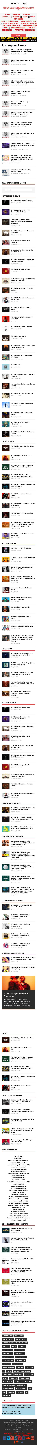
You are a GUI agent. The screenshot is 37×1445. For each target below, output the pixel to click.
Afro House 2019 (8, 1339)
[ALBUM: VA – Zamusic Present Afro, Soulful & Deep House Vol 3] (5, 811)
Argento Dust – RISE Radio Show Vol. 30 (22, 1303)
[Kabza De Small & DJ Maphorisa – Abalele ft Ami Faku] (5, 571)
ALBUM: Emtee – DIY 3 (18, 336)
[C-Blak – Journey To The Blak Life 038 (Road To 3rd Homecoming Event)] (5, 1132)
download (29, 1367)
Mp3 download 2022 (18, 1177)
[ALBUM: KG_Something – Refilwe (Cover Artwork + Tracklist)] (5, 676)
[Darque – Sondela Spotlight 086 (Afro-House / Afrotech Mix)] (5, 1104)
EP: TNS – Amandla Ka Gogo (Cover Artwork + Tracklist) (23, 663)
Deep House (6, 1364)
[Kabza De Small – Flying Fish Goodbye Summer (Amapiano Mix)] (5, 1113)
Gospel (16, 1371)
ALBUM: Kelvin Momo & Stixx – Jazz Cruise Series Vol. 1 (23, 346)
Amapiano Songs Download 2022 (18, 1165)
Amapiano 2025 (7, 1353)
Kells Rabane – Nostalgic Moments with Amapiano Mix (23, 1322)
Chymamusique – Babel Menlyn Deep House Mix (21, 1140)
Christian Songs (8, 1360)
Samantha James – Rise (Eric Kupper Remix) (21, 170)
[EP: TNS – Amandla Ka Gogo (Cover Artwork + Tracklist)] (5, 667)
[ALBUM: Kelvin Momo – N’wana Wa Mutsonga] (5, 235)
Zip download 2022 (18, 1180)
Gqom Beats (18, 1374)
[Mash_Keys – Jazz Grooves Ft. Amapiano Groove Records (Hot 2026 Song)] (5, 223)
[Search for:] (18, 190)
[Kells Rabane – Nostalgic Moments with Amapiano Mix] (5, 1325)
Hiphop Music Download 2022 (18, 1199)
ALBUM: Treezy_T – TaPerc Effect (22, 513)
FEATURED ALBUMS (9, 703)
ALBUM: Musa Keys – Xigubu (20, 269)
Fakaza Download (18, 1192)
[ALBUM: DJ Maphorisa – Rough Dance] (5, 311)
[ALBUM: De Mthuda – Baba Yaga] (5, 407)
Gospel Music (25, 1371)
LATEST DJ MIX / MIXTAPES (12, 1095)
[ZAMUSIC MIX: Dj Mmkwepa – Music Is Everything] (5, 971)
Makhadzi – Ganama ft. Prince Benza (21, 589)
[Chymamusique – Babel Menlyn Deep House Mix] (5, 1144)
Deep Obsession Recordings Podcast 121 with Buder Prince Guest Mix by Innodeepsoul (21, 1249)
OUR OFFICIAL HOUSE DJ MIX (12, 837)
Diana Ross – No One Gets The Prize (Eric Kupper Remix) (21, 113)
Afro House (19, 1336)
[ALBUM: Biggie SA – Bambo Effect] (5, 450)
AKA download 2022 (18, 1175)
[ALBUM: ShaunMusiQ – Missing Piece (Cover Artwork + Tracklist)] (5, 686)
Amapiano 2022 (7, 1350)
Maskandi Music (8, 1389)
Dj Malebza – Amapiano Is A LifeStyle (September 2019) (20, 934)
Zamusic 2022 (18, 1156)
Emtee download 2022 (18, 1186)
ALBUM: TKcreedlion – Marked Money (21, 495)
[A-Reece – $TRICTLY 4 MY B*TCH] (5, 630)
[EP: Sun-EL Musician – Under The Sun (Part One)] (5, 254)
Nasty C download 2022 (18, 1171)
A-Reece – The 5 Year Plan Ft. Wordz (21, 617)
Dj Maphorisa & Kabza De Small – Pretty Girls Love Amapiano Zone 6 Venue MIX (23, 578)
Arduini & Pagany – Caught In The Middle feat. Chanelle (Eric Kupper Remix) (23, 145)
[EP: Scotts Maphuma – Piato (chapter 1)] (5, 244)
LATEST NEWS (7, 649)
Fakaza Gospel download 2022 (18, 1205)
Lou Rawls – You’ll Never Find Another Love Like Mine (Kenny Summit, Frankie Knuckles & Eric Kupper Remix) (22, 158)
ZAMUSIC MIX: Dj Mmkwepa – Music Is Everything (23, 968)
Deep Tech (20, 1367)
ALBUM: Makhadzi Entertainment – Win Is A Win (23, 298)
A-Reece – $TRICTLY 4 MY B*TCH (22, 626)
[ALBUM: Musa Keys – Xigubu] (5, 273)
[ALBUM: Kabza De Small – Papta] (5, 204)
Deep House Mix (17, 1364)
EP (3, 1371)
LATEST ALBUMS (8, 442)
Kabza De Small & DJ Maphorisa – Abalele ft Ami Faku (22, 568)
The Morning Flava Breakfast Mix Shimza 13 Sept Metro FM (22, 1239)
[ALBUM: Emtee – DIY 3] (5, 340)
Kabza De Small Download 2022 (18, 1160)
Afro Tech (6, 1346)
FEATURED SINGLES (9, 543)
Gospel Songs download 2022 (18, 1203)
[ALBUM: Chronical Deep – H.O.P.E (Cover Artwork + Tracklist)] (5, 657)
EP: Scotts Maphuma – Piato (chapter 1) (20, 241)
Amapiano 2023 (19, 1350)
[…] (10, 1027)
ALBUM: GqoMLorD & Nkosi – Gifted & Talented (23, 504)
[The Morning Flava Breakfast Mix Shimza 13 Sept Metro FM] (5, 1242)
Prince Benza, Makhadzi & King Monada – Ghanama (21, 598)
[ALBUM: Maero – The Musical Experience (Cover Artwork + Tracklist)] (5, 695)
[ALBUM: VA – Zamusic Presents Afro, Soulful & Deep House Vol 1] (5, 831)
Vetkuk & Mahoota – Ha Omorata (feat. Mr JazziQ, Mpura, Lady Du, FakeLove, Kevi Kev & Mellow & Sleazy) (22, 638)
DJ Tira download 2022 (18, 1188)
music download (18, 1184)
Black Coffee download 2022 (18, 1190)
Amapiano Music (8, 1357)
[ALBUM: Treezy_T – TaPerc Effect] (5, 517)
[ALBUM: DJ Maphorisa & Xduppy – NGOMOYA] (5, 321)
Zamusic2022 (18, 1158)
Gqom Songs (29, 1374)
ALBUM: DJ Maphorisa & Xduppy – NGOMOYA (22, 318)
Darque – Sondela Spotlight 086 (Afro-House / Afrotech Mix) (21, 1101)
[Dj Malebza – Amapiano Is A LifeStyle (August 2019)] (5, 947)
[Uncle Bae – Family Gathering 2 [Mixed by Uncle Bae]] (5, 1315)
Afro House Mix (8, 1343)
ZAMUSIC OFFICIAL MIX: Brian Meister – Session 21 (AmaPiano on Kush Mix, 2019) (23, 878)
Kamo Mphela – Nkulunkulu (20, 607)
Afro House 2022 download (18, 1214)
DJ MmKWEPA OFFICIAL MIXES (13, 953)
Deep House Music (8, 1367)
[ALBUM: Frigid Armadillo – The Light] (5, 459)
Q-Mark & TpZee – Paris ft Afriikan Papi (23, 558)
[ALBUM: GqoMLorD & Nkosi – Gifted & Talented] (5, 507)
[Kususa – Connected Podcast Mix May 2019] (5, 1262)
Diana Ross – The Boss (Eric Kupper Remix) (20, 102)
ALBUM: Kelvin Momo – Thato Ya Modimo (22, 289)
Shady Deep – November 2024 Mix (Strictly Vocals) (22, 1120)
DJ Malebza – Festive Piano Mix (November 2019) (21, 906)
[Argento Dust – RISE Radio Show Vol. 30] (5, 1306)
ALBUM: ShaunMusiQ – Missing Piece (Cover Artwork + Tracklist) (22, 683)
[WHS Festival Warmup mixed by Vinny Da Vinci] (5, 1232)
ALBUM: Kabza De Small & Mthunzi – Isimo (22, 432)
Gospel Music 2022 (18, 1207)
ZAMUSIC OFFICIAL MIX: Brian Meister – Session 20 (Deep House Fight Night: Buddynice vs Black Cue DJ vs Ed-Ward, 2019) (22, 890)
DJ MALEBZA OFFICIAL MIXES (12, 901)
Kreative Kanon (19, 1431)
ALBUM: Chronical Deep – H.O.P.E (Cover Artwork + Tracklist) (22, 654)
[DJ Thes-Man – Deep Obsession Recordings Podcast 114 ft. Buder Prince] (5, 1283)
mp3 (30, 1389)
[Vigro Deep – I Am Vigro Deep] (5, 552)
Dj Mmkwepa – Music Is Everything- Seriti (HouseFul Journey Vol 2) (23, 958)
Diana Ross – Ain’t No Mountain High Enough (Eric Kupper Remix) (22, 82)
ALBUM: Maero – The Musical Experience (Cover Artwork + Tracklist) (21, 693)
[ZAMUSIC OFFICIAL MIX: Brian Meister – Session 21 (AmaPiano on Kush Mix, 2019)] (5, 880)
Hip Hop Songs (7, 1381)
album (14, 1346)
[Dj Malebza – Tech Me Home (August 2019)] (5, 928)
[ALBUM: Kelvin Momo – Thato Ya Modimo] (5, 292)
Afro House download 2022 (18, 1201)
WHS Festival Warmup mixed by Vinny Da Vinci (21, 1229)
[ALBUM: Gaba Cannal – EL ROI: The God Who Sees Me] (5, 263)
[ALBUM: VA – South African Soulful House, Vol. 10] (5, 537)
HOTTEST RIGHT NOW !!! (11, 196)
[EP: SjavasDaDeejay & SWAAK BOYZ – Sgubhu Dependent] (5, 282)
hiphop (5, 1378)
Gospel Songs (7, 1374)
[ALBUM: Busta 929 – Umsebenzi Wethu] (5, 416)
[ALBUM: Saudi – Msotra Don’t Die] (5, 397)
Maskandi (28, 1381)
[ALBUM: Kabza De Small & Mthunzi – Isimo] (5, 436)
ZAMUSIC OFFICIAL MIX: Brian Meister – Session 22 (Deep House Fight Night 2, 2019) (22, 866)
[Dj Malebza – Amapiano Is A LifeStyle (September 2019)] (5, 937)
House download (18, 1209)
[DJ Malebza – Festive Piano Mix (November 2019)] (5, 909)
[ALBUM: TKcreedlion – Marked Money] (5, 498)
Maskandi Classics (9, 1385)
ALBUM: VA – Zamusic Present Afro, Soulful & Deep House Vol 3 (23, 808)
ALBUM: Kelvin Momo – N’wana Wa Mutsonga (22, 231)
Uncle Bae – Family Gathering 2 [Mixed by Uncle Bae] (21, 1312)
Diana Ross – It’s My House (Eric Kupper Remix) (22, 71)
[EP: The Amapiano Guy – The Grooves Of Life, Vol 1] (5, 214)
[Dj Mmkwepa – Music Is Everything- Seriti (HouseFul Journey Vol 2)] (5, 961)
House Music (19, 1381)
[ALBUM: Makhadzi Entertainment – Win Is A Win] (5, 302)
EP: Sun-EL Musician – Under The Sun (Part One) (22, 251)
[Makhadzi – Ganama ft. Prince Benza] (5, 592)
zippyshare (6, 1396)
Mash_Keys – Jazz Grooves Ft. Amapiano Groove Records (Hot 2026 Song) (21, 221)
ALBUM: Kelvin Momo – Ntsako (21, 326)
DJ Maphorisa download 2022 (18, 1197)
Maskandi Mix (21, 1385)
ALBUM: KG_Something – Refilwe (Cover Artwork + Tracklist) (22, 673)
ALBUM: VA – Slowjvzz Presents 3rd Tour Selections (23, 485)
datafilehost (20, 1360)
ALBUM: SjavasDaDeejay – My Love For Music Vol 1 (22, 375)
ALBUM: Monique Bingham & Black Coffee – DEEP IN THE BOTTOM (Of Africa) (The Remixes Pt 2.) (22, 524)
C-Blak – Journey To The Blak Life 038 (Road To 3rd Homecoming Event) (22, 1130)
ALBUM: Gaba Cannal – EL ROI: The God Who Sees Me (22, 260)
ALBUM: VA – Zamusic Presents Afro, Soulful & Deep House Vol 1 (22, 827)
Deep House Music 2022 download (18, 1218)
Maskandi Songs (21, 1389)
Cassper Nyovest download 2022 (18, 1173)
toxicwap (20, 1392)
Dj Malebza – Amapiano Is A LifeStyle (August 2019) (20, 944)
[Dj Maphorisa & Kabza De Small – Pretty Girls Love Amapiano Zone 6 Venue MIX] (5, 580)
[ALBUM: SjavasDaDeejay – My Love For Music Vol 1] (5, 378)
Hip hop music (24, 1378)
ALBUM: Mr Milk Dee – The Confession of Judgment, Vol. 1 (21, 475)
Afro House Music (21, 1343)
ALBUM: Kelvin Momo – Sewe (20, 365)
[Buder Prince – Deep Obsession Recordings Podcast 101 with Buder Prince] (5, 1294)
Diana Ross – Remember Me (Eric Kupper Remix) (22, 134)
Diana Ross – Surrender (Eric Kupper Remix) (21, 92)
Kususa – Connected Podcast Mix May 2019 (22, 1259)
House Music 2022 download (18, 1216)
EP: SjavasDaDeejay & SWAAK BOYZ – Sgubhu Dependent (23, 279)
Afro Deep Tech (8, 1336)
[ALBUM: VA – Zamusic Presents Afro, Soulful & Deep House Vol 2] (5, 821)
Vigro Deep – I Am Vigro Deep (21, 548)
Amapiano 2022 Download (18, 1163)
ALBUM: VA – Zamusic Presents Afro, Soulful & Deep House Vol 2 (22, 818)
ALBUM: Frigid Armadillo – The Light (21, 456)
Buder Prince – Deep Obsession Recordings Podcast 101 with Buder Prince (23, 1292)
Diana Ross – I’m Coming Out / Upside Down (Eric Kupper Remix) (22, 50)
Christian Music (21, 1357)
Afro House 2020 (21, 1339)
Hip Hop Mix (13, 1378)
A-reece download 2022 (18, 1169)
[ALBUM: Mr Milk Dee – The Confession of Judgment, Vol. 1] (5, 478)
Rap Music (11, 1392)
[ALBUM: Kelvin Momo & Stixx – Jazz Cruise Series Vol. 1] (5, 349)
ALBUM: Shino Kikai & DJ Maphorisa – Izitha (23, 385)
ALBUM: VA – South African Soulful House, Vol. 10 (22, 534)
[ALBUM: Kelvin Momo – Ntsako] (5, 330)
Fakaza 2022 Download (18, 1194)
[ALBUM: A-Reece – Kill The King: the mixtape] (5, 359)
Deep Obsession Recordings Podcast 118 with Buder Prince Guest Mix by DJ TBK (21, 1270)
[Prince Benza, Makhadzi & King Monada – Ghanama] (5, 601)
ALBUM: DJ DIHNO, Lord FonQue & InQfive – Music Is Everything (22, 466)
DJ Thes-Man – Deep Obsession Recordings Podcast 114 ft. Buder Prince (22, 1281)
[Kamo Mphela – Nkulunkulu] (5, 611)
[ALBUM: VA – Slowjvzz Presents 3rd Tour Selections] (5, 488)
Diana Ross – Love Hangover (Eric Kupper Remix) (22, 61)
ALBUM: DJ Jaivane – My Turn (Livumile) (20, 423)
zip (27, 1392)
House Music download (18, 1211)
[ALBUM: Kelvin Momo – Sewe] (5, 369)
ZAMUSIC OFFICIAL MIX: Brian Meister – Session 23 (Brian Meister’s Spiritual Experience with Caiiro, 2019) (23, 854)
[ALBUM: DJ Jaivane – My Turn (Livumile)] (5, 426)
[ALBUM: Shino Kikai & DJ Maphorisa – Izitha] (5, 388)
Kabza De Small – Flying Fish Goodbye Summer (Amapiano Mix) (22, 1110)
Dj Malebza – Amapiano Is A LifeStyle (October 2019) (20, 915)
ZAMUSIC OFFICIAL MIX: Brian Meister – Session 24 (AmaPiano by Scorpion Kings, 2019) (23, 842)
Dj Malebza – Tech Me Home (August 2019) (20, 925)
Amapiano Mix (19, 1353)
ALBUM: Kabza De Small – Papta (21, 200)
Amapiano (22, 1346)
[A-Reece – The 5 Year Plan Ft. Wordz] (5, 620)
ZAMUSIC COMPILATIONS (11, 803)
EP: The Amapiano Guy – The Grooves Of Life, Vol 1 (20, 211)
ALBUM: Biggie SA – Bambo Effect (22, 446)
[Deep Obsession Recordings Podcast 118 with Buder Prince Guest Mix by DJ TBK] (5, 1272)
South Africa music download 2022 (18, 1182)
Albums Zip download (18, 1220)
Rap (4, 1392)
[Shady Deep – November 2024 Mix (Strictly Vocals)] (5, 1123)
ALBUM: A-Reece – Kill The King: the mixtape (21, 356)
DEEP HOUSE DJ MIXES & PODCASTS (15, 1224)
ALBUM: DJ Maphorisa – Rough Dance (21, 308)
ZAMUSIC (24, 53)
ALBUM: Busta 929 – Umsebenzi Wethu (21, 413)
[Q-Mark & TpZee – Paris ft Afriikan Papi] (5, 561)
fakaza (9, 1371)
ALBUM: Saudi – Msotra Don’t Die (22, 393)
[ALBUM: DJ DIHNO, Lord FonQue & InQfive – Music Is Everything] (5, 469)
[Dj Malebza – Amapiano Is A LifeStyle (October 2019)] (5, 918)
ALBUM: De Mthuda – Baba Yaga (22, 403)
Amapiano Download (18, 1167)
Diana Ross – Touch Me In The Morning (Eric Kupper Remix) (21, 123)
